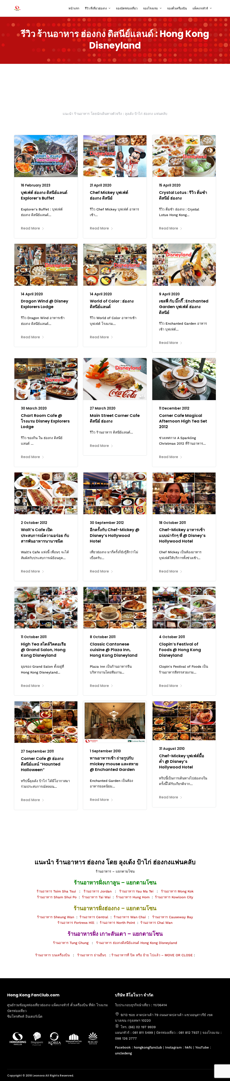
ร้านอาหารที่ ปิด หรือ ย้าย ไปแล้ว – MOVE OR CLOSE (152, 955)
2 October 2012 (34, 522)
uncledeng (123, 1053)
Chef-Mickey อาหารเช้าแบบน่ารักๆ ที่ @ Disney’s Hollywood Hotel (182, 535)
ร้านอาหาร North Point (117, 923)
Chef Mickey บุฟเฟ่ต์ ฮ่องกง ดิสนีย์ (109, 195)
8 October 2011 (102, 637)
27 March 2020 (102, 408)
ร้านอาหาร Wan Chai (130, 917)
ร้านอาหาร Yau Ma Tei (136, 891)
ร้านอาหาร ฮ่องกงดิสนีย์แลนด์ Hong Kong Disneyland (136, 943)
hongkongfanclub (148, 1047)
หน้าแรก (74, 8)
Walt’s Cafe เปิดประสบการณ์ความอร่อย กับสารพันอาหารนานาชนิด (45, 535)
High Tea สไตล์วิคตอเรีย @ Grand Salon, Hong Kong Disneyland (43, 649)
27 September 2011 (37, 751)
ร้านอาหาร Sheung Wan (55, 917)
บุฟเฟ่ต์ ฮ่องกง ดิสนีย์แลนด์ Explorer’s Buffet (44, 195)
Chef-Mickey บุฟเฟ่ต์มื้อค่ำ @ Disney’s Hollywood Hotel (181, 761)
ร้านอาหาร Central (94, 917)
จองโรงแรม (150, 8)
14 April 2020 (32, 294)
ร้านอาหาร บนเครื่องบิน (52, 955)
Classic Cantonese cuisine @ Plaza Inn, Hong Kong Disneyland (113, 649)
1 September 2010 (105, 751)
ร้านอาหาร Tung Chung (70, 943)
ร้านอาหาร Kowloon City (174, 897)
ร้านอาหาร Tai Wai (96, 897)
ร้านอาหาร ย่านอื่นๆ (93, 955)
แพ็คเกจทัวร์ (200, 8)
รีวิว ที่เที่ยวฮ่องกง (96, 8)
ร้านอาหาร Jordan (98, 891)
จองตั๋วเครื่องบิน (177, 8)
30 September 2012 (107, 522)
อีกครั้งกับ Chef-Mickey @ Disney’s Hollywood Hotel (114, 535)
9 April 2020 (169, 294)
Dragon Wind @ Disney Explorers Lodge (44, 303)
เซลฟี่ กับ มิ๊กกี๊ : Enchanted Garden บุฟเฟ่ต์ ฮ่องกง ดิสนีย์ (183, 306)
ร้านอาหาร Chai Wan (156, 923)
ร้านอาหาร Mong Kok (177, 891)
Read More (30, 228)
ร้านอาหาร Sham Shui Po (57, 897)
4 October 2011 (172, 637)
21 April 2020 (100, 185)
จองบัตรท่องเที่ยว (126, 8)
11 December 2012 (174, 408)
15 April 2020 (170, 185)
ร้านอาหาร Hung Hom (133, 897)
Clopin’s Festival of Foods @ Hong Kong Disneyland (180, 649)
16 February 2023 (35, 185)
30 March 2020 (34, 408)
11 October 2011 (33, 637)
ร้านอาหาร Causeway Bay (172, 917)
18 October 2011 (172, 522)
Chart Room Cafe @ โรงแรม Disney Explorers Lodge (45, 421)
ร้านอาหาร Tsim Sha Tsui (56, 891)
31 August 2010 (172, 748)
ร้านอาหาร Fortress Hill (76, 923)
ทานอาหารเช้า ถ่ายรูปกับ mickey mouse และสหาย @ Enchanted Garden (114, 763)
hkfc (188, 1047)
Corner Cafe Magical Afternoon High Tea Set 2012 (183, 421)
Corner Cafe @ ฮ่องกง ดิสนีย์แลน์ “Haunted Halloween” (42, 764)
